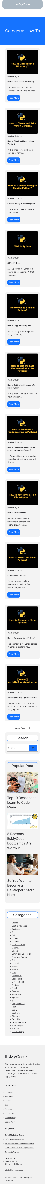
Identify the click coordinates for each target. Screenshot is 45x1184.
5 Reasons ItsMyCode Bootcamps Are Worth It (19, 841)
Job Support (10, 1096)
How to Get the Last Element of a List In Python (21, 386)
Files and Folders (19, 957)
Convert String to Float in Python (21, 203)
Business (16, 929)
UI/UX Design (18, 1031)
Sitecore (16, 1016)
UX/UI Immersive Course (14, 1139)
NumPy (15, 988)
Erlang (15, 951)
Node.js (15, 985)
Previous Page (19, 728)
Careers (8, 1100)
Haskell (15, 963)
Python (15, 997)
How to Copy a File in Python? (19, 325)
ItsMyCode (22, 4)
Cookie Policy (10, 1122)
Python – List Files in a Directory (20, 82)
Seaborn (16, 1013)
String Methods (19, 1022)
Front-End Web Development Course (19, 1148)
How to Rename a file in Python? (21, 638)
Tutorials (16, 1028)
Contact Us (9, 1113)
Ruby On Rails (18, 1003)
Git (13, 960)
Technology (17, 1025)
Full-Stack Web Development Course (19, 1144)
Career (15, 938)
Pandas (15, 991)
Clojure (15, 941)
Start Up (16, 1019)
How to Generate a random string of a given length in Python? (21, 448)
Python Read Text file (16, 575)
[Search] (33, 748)
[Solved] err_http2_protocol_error (22, 697)
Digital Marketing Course (14, 1135)
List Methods (18, 982)
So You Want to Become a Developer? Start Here (20, 887)
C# (13, 935)
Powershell (17, 994)
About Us (8, 1109)
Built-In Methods (19, 926)
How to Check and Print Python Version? (20, 142)
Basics (15, 923)
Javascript (16, 975)
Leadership (17, 979)
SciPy (14, 1010)
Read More (14, 99)
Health (15, 966)
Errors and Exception (21, 954)
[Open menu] (22, 14)
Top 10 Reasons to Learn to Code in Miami (22, 802)
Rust (14, 1007)
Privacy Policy (10, 1118)
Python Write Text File (16, 513)
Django (15, 947)
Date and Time (18, 944)
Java (14, 972)
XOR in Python (13, 263)
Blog (6, 1105)
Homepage (9, 1092)
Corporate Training (12, 1152)
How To (15, 969)
